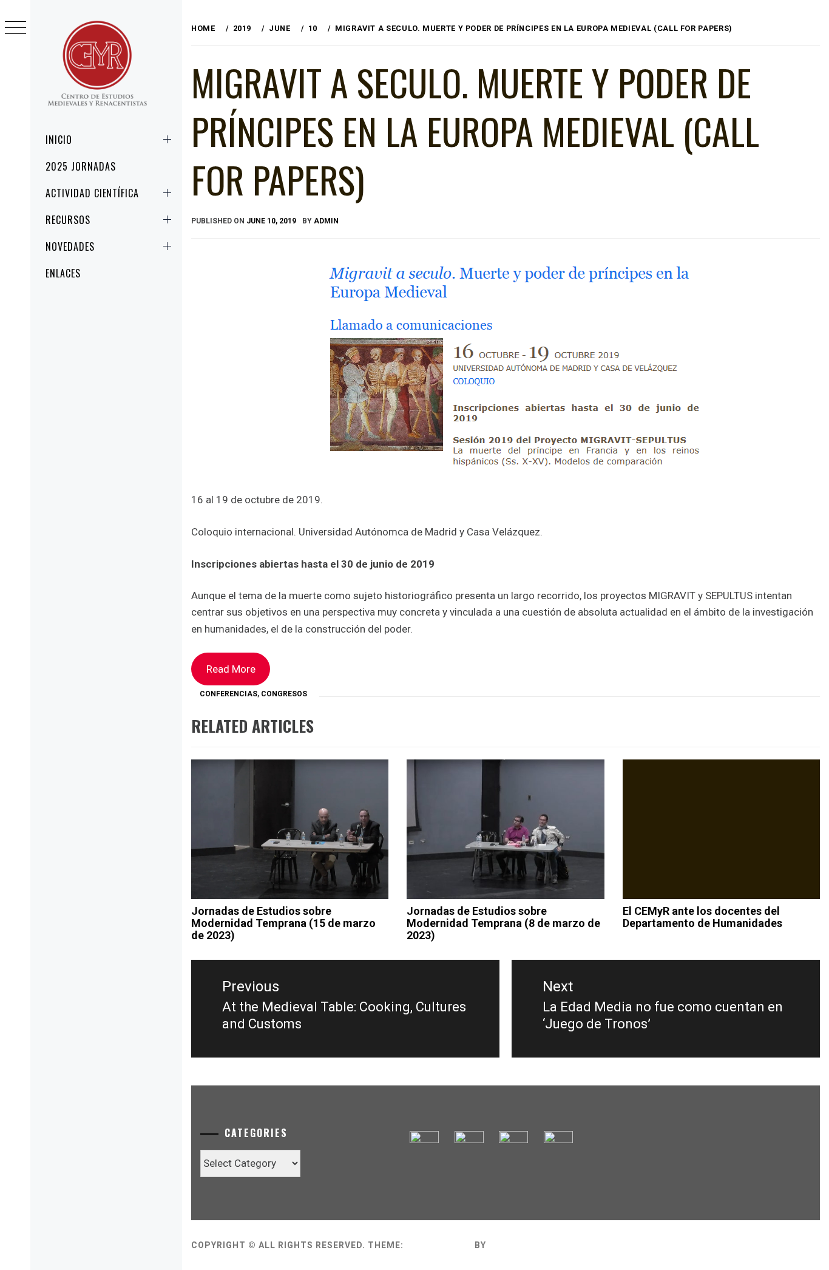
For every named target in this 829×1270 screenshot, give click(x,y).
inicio (59, 139)
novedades (70, 246)
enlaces (63, 273)
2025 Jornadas (80, 166)
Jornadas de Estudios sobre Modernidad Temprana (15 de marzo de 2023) (283, 923)
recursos (68, 219)
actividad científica (92, 193)
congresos (284, 694)
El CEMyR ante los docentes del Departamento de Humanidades (702, 917)
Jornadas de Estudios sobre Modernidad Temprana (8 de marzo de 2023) (503, 923)
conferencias (228, 694)
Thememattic (523, 1245)
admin (326, 221)
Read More (230, 669)
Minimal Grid (439, 1245)
